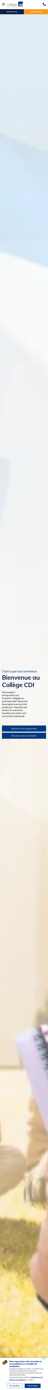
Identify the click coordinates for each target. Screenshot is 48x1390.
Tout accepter (32, 1386)
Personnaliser (15, 1386)
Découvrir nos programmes (24, 728)
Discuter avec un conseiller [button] (24, 735)
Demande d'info (36, 12)
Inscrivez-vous (12, 12)
